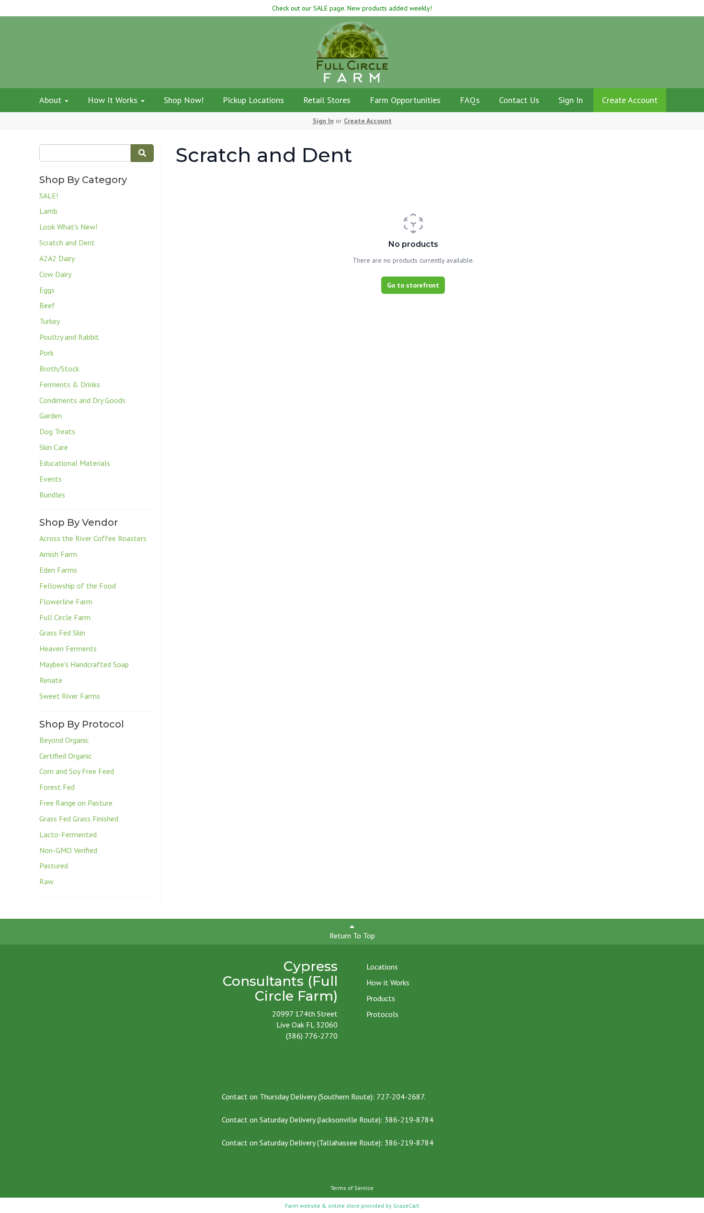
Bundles (52, 494)
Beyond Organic (64, 740)
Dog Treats (57, 431)
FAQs (470, 99)
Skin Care (53, 447)
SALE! (48, 195)
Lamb (48, 211)
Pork (46, 353)
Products (380, 998)
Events (50, 479)
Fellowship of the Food (77, 585)
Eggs (47, 290)
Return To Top (352, 935)
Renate (50, 680)
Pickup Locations (253, 99)
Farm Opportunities (405, 99)
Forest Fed (57, 787)
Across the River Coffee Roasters (93, 538)
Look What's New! (68, 226)
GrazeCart (406, 1205)
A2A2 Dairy (57, 258)
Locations (382, 966)
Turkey (49, 321)
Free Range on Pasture (76, 803)
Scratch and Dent (67, 242)
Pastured (53, 865)
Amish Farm (58, 554)
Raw (46, 881)
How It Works (114, 99)
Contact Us (519, 99)
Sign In (570, 99)
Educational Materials (74, 463)
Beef (47, 305)
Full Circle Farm (65, 617)
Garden (50, 415)
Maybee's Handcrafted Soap (84, 664)
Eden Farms (58, 570)
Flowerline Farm (65, 601)
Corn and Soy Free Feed (76, 771)
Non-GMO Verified (68, 850)
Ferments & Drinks (69, 384)
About (51, 99)
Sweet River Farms (69, 696)
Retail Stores (327, 99)
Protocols (382, 1014)
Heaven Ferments (68, 648)
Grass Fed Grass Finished (78, 818)
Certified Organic (65, 756)
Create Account (630, 99)
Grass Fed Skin (62, 632)
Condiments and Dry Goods (82, 400)
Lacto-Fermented (68, 834)
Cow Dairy (55, 274)
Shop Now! (184, 99)
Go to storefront (413, 285)
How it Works (387, 982)
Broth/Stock (59, 368)
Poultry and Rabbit (69, 337)
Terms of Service (352, 1187)
